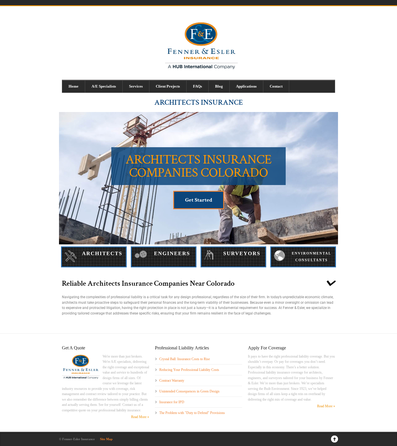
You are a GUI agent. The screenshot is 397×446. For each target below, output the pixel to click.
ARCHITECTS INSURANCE (198, 102)
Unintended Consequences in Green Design (189, 391)
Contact (276, 86)
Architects (102, 253)
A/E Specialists (104, 86)
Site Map (106, 439)
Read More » (140, 417)
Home (73, 86)
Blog (219, 86)
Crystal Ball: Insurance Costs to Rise (184, 359)
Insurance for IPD (171, 402)
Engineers (172, 253)
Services (136, 86)
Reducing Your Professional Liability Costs (189, 370)
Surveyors (241, 253)
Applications (246, 86)
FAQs (197, 86)
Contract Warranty (171, 381)
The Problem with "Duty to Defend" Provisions (192, 413)
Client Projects (168, 86)
